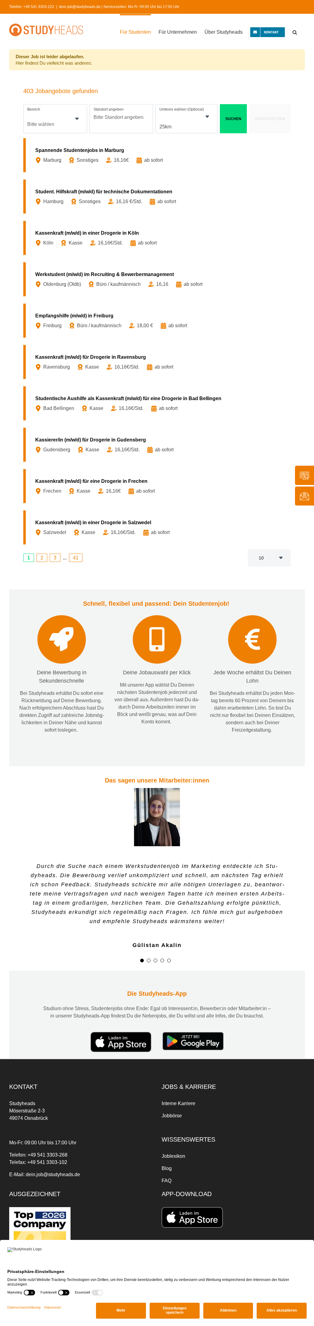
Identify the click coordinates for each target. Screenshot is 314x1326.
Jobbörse (172, 1115)
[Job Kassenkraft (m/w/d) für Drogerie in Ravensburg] (158, 362)
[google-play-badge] (193, 1034)
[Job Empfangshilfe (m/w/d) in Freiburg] (158, 321)
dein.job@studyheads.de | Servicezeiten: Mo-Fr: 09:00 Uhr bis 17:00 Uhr (119, 7)
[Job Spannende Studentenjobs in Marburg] (158, 155)
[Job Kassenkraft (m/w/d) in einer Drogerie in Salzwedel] (158, 527)
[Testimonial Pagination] (142, 960)
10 (261, 557)
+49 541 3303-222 (38, 7)
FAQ (166, 1180)
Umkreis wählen (181, 109)
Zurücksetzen (270, 119)
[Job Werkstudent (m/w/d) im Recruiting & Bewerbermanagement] (158, 279)
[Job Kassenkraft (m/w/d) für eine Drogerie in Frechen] (158, 486)
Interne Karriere (178, 1103)
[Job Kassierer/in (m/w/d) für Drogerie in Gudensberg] (158, 445)
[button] (295, 31)
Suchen (233, 119)
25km (165, 126)
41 (75, 557)
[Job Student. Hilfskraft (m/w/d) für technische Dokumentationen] (158, 197)
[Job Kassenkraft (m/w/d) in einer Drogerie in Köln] (158, 238)
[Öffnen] (77, 119)
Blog (167, 1168)
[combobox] (55, 118)
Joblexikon (173, 1156)
